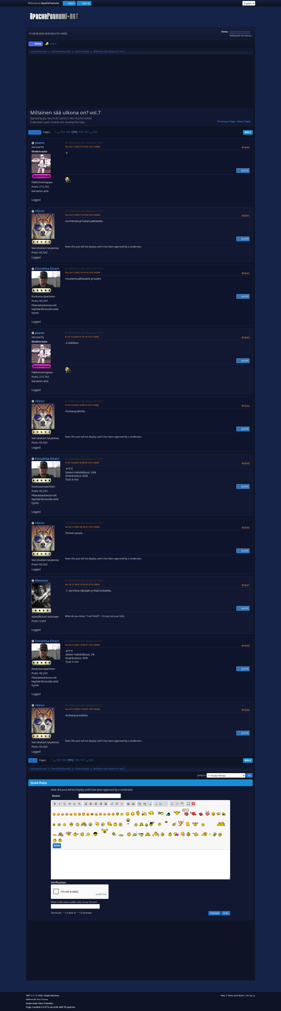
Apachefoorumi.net (240, 31)
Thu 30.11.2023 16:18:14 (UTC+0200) (82, 272)
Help (223, 995)
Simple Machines (51, 995)
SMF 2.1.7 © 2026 (34, 995)
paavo (39, 143)
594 (68, 132)
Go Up (32, 760)
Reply (248, 132)
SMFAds (29, 999)
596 (81, 132)
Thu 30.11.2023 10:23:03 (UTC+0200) (82, 214)
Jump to (201, 775)
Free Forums (42, 999)
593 (62, 132)
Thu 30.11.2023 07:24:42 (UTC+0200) (82, 146)
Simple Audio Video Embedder (39, 1003)
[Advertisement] (140, 82)
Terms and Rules (236, 995)
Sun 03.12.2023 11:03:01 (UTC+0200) (82, 709)
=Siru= (40, 211)
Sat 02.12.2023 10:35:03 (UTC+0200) (82, 584)
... (58, 132)
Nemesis (41, 580)
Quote (245, 170)
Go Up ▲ (250, 995)
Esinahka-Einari (47, 268)
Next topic (244, 121)
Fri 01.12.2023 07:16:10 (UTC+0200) (82, 336)
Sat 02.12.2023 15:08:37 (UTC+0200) (82, 644)
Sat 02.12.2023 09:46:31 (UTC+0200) (82, 526)
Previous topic (226, 121)
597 (86, 132)
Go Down (34, 132)
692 (95, 132)
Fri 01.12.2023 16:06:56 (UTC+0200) (82, 462)
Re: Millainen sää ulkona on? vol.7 (84, 142)
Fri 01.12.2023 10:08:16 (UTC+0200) (82, 405)
